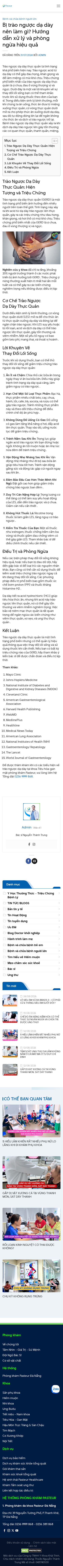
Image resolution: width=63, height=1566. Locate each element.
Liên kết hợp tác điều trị (18, 1490)
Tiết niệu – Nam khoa (16, 1414)
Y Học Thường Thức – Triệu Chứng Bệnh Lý (31, 895)
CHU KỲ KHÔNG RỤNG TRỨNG (22, 1296)
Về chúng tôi (11, 1344)
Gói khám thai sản (14, 1469)
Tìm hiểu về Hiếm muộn (24, 957)
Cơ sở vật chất (12, 1360)
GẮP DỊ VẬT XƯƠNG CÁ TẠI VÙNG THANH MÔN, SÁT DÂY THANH (38, 1070)
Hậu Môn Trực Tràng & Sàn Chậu (23, 1425)
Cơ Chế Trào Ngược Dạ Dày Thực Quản (29, 157)
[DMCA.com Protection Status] (31, 1550)
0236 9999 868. (23, 776)
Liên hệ (33, 1546)
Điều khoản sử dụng (18, 1542)
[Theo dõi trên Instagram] (8, 1530)
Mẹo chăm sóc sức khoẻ (24, 963)
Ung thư (13, 975)
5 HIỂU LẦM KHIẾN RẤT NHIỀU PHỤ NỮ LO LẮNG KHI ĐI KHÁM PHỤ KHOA (40, 1036)
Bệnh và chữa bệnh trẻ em (25, 945)
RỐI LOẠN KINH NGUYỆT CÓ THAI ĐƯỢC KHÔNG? (28, 1246)
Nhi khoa (8, 1403)
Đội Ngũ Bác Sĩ (12, 1355)
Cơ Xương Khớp (13, 1436)
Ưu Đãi (12, 927)
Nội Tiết (7, 1441)
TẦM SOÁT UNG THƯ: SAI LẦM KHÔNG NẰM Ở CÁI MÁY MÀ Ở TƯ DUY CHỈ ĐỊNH (40, 1054)
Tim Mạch (9, 1430)
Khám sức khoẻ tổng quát (19, 1474)
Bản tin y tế (15, 909)
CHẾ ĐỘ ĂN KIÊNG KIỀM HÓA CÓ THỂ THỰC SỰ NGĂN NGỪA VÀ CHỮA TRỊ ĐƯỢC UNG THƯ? (39, 1019)
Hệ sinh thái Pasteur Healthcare (23, 1480)
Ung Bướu (9, 1409)
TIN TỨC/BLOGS (18, 903)
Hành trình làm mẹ (20, 939)
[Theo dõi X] (12, 1530)
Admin (42, 55)
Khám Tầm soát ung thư (18, 1485)
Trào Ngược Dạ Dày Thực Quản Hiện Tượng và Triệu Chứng (31, 148)
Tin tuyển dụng (17, 921)
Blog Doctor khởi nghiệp (24, 933)
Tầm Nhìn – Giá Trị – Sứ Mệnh (21, 1350)
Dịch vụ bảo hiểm (14, 1458)
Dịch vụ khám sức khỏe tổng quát (24, 1463)
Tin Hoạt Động (17, 915)
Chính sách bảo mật (44, 1542)
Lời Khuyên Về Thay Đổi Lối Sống (29, 163)
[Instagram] (33, 844)
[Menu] (58, 6)
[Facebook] (29, 844)
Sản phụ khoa (11, 1392)
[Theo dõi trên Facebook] (4, 1530)
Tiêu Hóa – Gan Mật (15, 1420)
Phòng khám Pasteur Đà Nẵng (22, 1376)
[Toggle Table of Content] (53, 141)
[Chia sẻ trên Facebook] (28, 861)
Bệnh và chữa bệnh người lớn (20, 19)
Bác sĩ (11, 969)
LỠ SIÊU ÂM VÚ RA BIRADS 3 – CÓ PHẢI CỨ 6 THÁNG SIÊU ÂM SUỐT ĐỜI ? (40, 1001)
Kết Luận (13, 172)
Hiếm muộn (10, 1398)
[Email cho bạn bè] (34, 861)
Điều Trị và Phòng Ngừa (23, 167)
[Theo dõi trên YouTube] (16, 1530)
